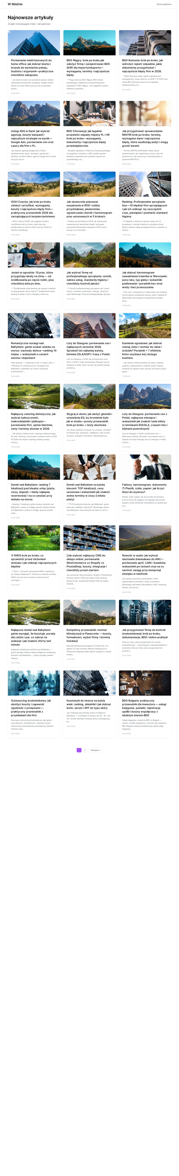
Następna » (95, 750)
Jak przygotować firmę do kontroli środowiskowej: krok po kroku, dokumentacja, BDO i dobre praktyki (145, 633)
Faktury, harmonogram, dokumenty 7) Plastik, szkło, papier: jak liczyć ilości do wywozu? (144, 488)
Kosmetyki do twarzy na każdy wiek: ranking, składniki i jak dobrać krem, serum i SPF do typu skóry (89, 704)
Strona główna (164, 4)
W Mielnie (15, 4)
